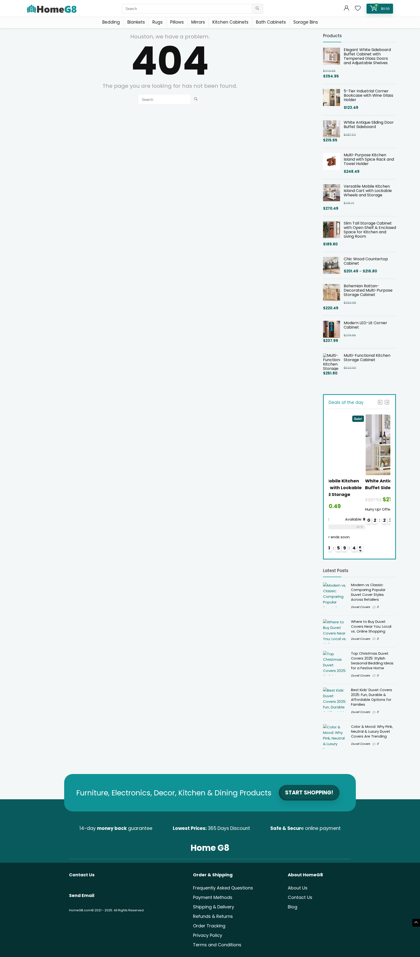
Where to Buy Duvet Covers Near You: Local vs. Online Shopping (371, 626)
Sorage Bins (305, 22)
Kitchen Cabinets (230, 22)
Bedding (111, 22)
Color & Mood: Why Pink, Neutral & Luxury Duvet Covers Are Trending (372, 731)
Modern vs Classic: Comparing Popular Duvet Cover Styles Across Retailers (368, 592)
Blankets (136, 22)
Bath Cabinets (271, 22)
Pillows (177, 22)
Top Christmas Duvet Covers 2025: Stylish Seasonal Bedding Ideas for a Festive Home (372, 660)
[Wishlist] (358, 9)
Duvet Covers (360, 607)
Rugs (157, 22)
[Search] (257, 8)
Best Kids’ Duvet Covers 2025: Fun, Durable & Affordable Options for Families (371, 697)
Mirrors (198, 22)
